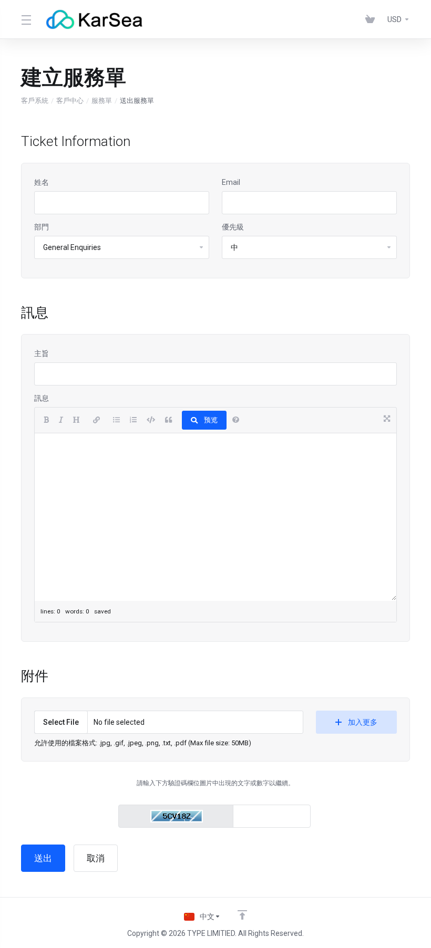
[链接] (96, 420)
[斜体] (61, 420)
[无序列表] (116, 420)
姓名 (41, 182)
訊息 (41, 398)
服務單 (101, 101)
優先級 (233, 227)
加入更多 (362, 722)
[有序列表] (133, 420)
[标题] (76, 420)
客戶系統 (34, 101)
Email (231, 182)
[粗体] (46, 420)
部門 (41, 227)
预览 (211, 420)
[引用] (168, 420)
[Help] (235, 420)
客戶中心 (70, 101)
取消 (96, 858)
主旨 (41, 353)
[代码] (150, 420)
